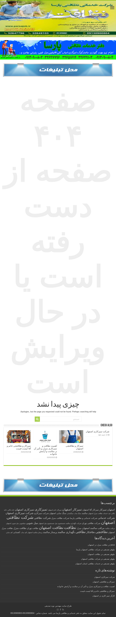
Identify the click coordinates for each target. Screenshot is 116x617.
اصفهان (111, 509)
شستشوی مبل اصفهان (46, 523)
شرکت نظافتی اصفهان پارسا (88, 549)
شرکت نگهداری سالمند (73, 523)
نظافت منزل (19, 528)
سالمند (85, 513)
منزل (79, 528)
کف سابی (9, 532)
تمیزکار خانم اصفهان (55, 510)
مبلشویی (22, 523)
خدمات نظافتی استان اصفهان (87, 563)
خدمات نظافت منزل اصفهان (98, 513)
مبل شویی (32, 523)
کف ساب (24, 532)
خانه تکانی (10, 510)
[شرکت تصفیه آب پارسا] (58, 70)
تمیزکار (103, 509)
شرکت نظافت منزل (60, 518)
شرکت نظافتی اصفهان (90, 559)
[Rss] (63, 609)
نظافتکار (90, 532)
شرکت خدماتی (106, 517)
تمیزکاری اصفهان (24, 509)
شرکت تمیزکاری (41, 513)
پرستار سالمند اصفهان (34, 532)
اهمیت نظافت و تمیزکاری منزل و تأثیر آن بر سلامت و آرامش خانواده (45, 450)
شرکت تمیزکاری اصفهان (97, 431)
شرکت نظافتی (42, 517)
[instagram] (57, 609)
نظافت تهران (32, 528)
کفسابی (16, 532)
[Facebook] (60, 609)
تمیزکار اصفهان (72, 509)
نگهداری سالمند (66, 532)
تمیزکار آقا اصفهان (90, 510)
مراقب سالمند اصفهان (93, 528)
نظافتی (81, 532)
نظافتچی (101, 532)
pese (113, 545)
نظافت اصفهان (51, 527)
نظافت (70, 527)
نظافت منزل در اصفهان (98, 545)
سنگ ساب (77, 513)
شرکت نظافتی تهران (91, 523)
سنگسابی (70, 513)
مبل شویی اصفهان (12, 523)
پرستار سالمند (50, 532)
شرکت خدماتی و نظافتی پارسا (83, 518)
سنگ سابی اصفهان (57, 513)
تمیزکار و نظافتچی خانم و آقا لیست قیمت (19, 447)
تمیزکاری (41, 509)
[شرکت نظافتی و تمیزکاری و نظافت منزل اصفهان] (58, 18)
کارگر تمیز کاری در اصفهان (103, 596)
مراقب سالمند (110, 528)
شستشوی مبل (60, 523)
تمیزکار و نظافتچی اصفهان (104, 582)
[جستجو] (37, 419)
